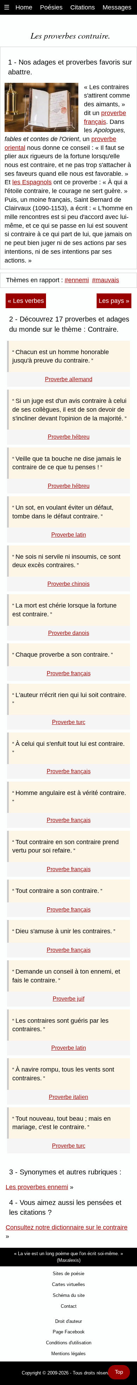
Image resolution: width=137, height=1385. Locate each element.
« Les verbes (26, 300)
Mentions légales (68, 1353)
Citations (82, 7)
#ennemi (77, 280)
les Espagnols (32, 182)
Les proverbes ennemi (37, 1187)
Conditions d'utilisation (68, 1342)
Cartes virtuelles (68, 1284)
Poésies (51, 7)
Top (119, 1372)
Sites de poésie (68, 1273)
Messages (117, 7)
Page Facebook (69, 1331)
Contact (69, 1306)
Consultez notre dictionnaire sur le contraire (67, 1227)
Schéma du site (69, 1295)
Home (23, 7)
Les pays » (114, 300)
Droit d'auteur (68, 1321)
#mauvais (105, 280)
